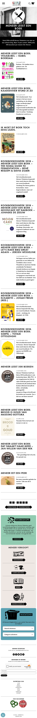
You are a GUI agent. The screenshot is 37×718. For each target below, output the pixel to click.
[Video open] (29, 3)
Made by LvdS (18, 716)
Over (18, 683)
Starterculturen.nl (18, 604)
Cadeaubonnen (18, 560)
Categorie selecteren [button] (10, 634)
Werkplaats (18, 691)
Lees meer (20, 79)
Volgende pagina (24, 507)
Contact (18, 693)
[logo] (17, 3)
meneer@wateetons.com (22, 650)
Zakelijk (18, 686)
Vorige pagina (12, 507)
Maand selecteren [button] (10, 628)
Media (18, 689)
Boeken (18, 587)
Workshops (17, 539)
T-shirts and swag (18, 573)
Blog (18, 684)
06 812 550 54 (11, 650)
